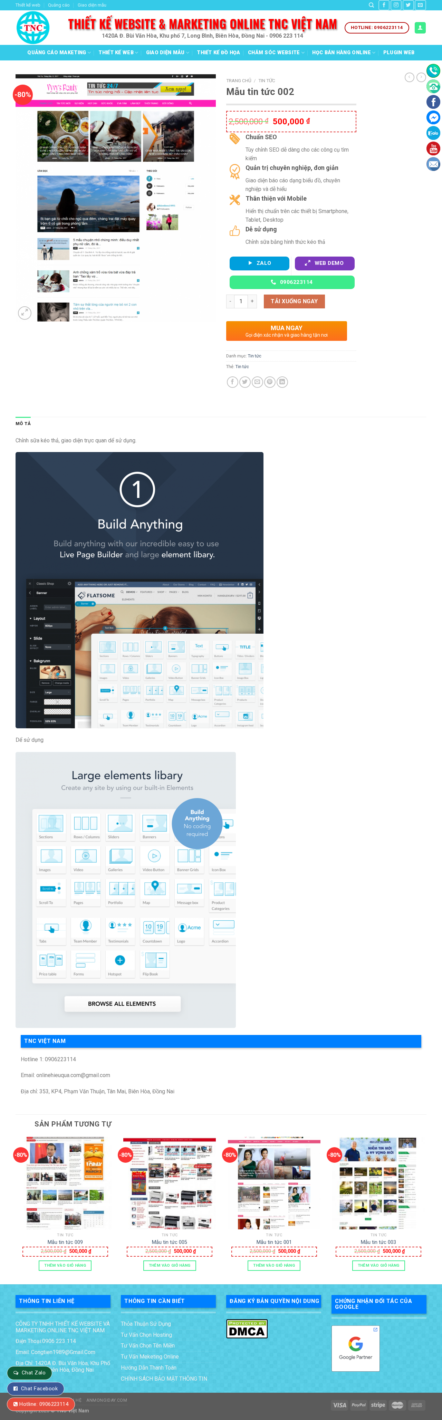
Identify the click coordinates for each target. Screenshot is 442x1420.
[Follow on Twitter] (408, 5)
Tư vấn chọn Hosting (146, 1335)
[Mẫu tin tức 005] (169, 1183)
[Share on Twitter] (245, 382)
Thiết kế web (28, 5)
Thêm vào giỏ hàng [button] (65, 1265)
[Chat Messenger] (433, 117)
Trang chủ (238, 80)
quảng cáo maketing (56, 53)
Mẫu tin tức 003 (378, 1242)
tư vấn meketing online (150, 1356)
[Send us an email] (420, 5)
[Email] (433, 164)
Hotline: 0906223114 (43, 1404)
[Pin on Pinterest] (270, 382)
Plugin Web (399, 53)
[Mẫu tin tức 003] (378, 1183)
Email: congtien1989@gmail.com (55, 1352)
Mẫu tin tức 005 (169, 1242)
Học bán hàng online (341, 53)
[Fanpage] (433, 102)
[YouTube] (433, 148)
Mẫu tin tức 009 (65, 1242)
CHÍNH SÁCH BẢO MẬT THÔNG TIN (164, 1378)
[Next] (426, 1210)
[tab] (23, 424)
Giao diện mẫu (92, 5)
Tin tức (266, 80)
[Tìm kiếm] (371, 5)
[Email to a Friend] (257, 382)
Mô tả (23, 423)
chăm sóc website (274, 53)
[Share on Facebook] (232, 382)
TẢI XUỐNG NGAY (294, 301)
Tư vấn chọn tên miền (148, 1345)
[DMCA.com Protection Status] (247, 1328)
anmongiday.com (106, 1400)
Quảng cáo (59, 5)
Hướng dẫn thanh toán (148, 1367)
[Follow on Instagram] (396, 5)
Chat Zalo (34, 1373)
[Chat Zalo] (433, 133)
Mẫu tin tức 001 (274, 1242)
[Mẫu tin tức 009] (65, 1183)
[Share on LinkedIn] (282, 382)
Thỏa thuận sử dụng (146, 1324)
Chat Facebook (39, 1388)
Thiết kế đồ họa (218, 53)
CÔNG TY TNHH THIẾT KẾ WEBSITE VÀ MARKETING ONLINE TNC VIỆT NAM (63, 1327)
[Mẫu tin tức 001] (274, 1183)
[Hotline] (433, 71)
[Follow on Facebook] (384, 5)
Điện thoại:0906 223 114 (46, 1341)
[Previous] (16, 1210)
